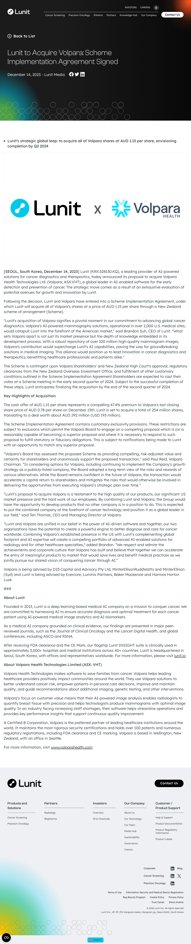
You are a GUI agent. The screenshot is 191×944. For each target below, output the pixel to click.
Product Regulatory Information (166, 831)
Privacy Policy (176, 897)
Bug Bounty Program (134, 897)
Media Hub (130, 831)
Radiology (50, 812)
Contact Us (172, 14)
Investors (131, 8)
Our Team (129, 825)
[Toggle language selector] (156, 7)
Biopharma (50, 818)
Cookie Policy (157, 897)
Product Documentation (169, 823)
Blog (179, 868)
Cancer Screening (17, 817)
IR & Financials (101, 818)
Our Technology (133, 818)
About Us (129, 812)
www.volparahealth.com (71, 747)
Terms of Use (114, 892)
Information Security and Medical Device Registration (155, 892)
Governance (131, 843)
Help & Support (164, 817)
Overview (98, 812)
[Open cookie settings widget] (6, 937)
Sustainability (131, 837)
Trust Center (158, 902)
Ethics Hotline (176, 902)
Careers (145, 8)
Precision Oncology (18, 823)
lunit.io (180, 655)
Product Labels (164, 839)
